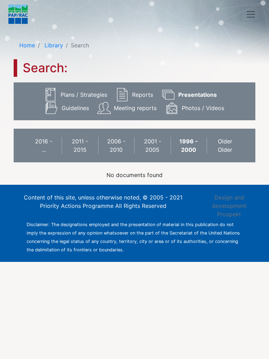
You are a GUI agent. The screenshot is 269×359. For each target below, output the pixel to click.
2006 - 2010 (116, 145)
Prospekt (229, 214)
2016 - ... (43, 145)
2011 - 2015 (80, 145)
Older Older (225, 145)
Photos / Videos (203, 107)
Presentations (197, 94)
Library (53, 45)
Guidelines (75, 107)
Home (27, 45)
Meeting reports (135, 107)
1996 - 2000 (188, 145)
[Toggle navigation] (251, 14)
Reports (142, 94)
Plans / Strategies (84, 94)
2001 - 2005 (152, 145)
